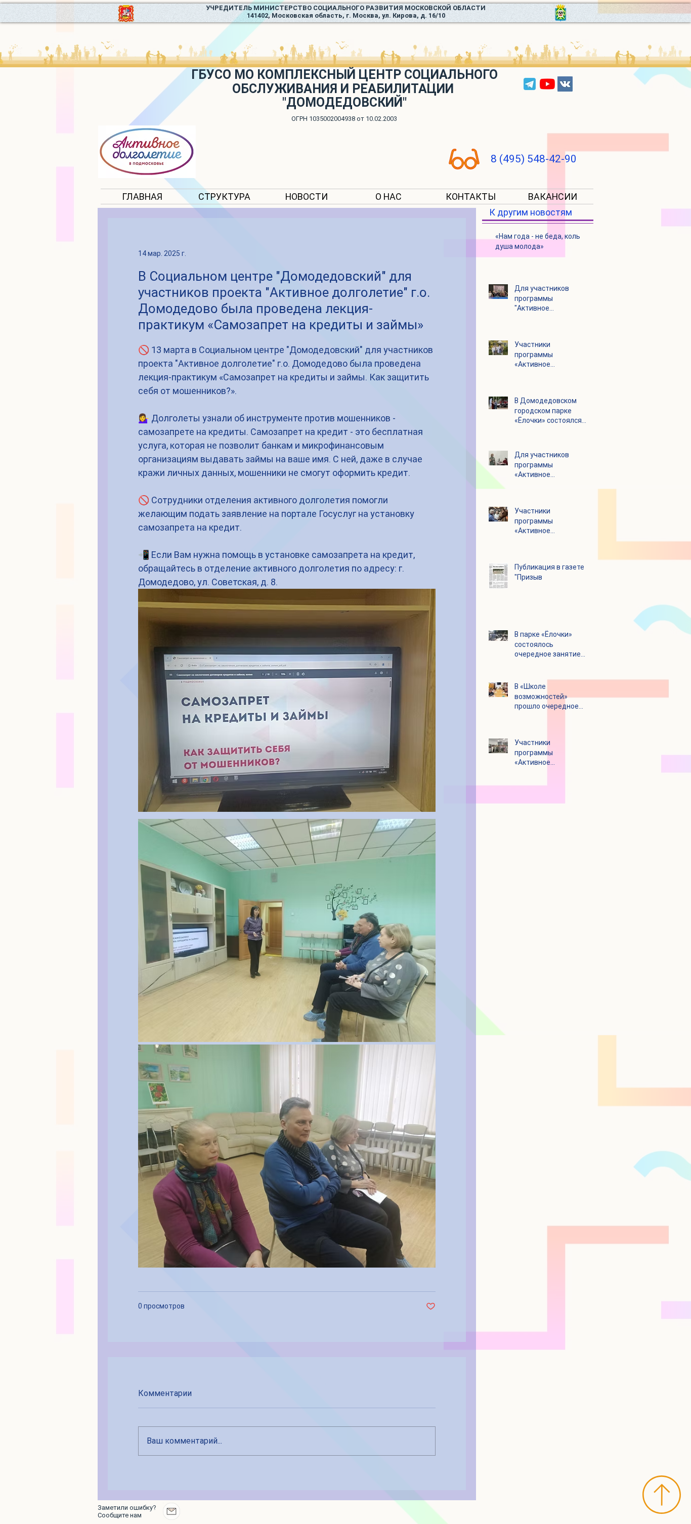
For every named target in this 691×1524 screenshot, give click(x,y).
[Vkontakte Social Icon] (565, 84)
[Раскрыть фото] (287, 930)
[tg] (529, 84)
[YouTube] (547, 84)
